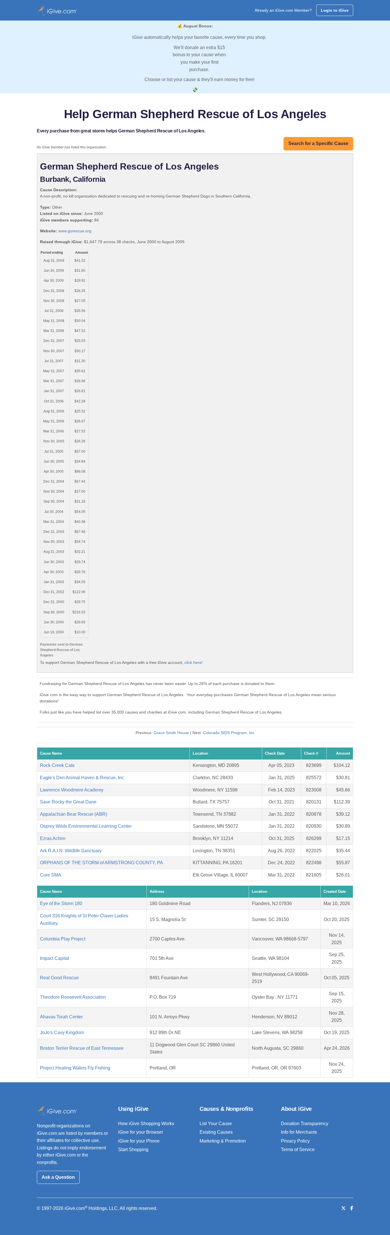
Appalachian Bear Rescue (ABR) (73, 814)
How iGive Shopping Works (146, 1123)
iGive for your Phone (139, 1141)
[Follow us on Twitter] (343, 1208)
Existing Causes (216, 1132)
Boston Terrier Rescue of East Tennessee (82, 1048)
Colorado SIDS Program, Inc (228, 732)
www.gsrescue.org (74, 231)
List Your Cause (216, 1123)
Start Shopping (133, 1149)
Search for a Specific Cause (318, 143)
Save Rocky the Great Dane (68, 801)
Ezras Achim (52, 838)
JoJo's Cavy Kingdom (62, 1032)
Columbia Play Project (62, 938)
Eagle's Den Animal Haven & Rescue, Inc (82, 777)
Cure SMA (50, 875)
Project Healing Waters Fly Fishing (75, 1067)
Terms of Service (298, 1149)
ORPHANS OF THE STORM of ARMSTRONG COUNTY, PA (101, 862)
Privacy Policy (295, 1141)
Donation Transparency (304, 1123)
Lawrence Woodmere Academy (71, 789)
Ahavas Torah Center (61, 1016)
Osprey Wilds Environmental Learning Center (86, 826)
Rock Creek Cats (57, 765)
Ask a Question (58, 1177)
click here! (193, 662)
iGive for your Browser (140, 1132)
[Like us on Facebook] (351, 1208)
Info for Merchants (299, 1132)
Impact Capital (54, 958)
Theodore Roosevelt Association (73, 997)
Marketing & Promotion (223, 1141)
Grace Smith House (171, 732)
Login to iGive (335, 10)
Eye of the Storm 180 (61, 903)
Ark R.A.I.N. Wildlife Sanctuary (71, 850)
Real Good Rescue (59, 977)
